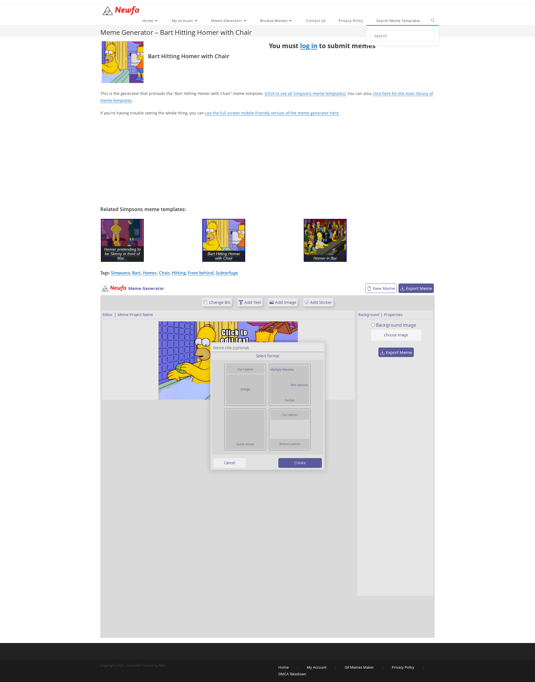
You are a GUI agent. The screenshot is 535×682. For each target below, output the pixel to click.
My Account (317, 667)
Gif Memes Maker (359, 667)
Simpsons (120, 272)
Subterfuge (227, 272)
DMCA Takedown (292, 673)
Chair (164, 272)
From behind (200, 272)
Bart (136, 272)
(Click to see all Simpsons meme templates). (305, 93)
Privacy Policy (403, 667)
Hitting (179, 272)
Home (283, 667)
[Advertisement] (267, 161)
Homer (150, 272)
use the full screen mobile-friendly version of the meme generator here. (272, 113)
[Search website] (433, 20)
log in (308, 45)
